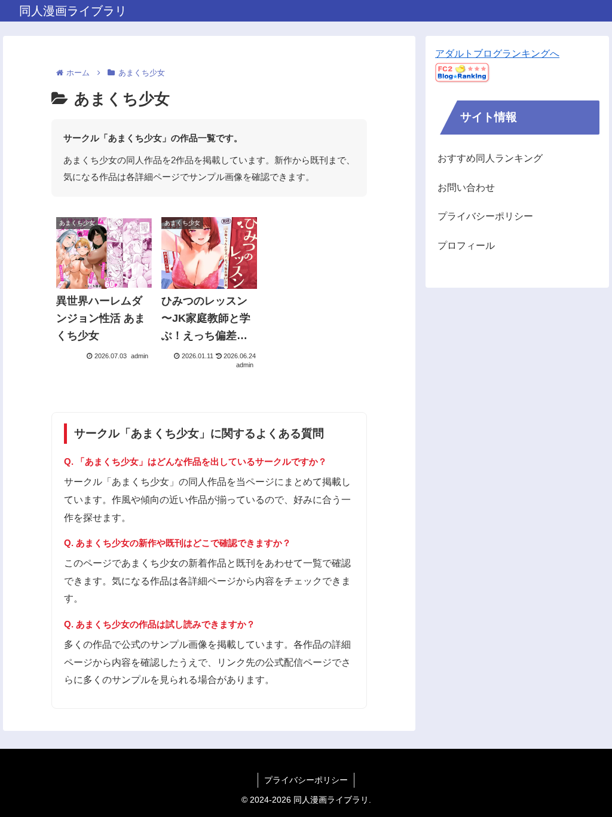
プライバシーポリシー (485, 216)
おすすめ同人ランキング (490, 158)
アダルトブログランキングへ (497, 53)
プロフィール (466, 245)
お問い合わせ (466, 187)
